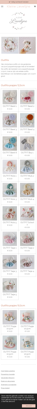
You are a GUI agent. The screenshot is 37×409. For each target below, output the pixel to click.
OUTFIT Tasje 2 (27, 248)
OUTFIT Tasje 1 (10, 248)
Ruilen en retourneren (8, 381)
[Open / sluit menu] (2, 6)
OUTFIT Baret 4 (27, 129)
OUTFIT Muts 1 (9, 176)
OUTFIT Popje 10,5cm (9, 327)
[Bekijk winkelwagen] (35, 6)
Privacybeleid (5, 388)
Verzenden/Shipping (7, 378)
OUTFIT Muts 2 (27, 176)
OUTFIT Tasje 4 (27, 271)
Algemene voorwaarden (8, 384)
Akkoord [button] (29, 406)
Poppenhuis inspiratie (8, 374)
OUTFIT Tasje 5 (10, 294)
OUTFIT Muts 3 (10, 199)
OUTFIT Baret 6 (10, 153)
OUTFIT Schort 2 (27, 223)
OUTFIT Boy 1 (27, 153)
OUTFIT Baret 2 (27, 106)
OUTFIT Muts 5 (10, 222)
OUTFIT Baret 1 (10, 106)
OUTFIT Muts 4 (27, 199)
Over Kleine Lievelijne (8, 371)
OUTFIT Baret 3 (10, 129)
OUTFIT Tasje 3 (10, 271)
